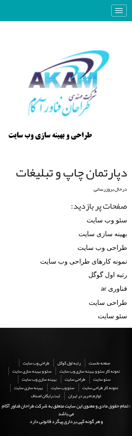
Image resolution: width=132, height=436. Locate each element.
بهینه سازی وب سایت (39, 379)
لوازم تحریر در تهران (84, 396)
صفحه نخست (99, 363)
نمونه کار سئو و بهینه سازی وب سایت (89, 371)
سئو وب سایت (62, 387)
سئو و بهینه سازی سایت (31, 371)
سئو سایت (102, 379)
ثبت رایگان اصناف (45, 396)
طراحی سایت (75, 379)
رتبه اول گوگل (69, 363)
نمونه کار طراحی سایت (100, 387)
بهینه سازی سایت (28, 387)
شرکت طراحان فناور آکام (25, 406)
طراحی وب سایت (36, 363)
